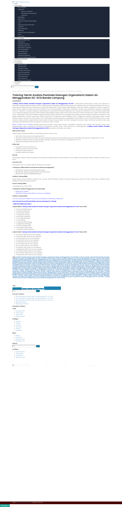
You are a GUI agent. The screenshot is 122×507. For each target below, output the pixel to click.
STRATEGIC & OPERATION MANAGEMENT (27, 21)
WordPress (52, 288)
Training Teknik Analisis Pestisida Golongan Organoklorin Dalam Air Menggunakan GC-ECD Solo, (44, 263)
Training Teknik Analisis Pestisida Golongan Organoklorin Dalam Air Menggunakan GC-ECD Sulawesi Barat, (68, 273)
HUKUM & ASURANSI (22, 53)
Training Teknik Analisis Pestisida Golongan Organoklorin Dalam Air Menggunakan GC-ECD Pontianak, (50, 270)
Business (17, 288)
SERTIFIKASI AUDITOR (23, 68)
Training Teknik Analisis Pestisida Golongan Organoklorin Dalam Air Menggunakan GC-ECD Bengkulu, (41, 267)
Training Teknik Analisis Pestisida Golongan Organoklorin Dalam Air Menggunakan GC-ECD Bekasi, (75, 276)
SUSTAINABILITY (18, 61)
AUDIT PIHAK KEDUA (22, 78)
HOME (16, 4)
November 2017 (20, 311)
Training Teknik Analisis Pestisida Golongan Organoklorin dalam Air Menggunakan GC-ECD (42, 103)
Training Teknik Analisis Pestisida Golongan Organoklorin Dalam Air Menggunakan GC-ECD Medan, (66, 268)
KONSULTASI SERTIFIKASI (24, 74)
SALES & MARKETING (22, 28)
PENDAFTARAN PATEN (23, 76)
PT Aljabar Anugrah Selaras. (24, 502)
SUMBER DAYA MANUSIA (23, 44)
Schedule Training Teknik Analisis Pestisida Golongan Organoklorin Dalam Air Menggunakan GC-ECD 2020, (47, 257)
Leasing (41, 288)
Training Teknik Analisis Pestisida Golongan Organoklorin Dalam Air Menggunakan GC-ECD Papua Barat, (61, 271)
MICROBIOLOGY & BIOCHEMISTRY (29, 13)
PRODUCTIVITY (21, 19)
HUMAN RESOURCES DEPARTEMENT (26, 25)
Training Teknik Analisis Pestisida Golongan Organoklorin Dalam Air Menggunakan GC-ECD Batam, (80, 265)
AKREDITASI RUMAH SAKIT (24, 40)
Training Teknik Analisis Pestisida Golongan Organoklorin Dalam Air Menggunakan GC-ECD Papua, (75, 271)
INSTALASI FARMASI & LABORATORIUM (27, 57)
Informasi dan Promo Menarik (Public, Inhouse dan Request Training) (34, 201)
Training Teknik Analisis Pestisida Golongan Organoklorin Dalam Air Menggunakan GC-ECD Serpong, (60, 264)
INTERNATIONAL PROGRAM (21, 59)
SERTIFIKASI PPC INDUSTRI (24, 70)
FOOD (19, 23)
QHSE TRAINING (18, 5)
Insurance (36, 288)
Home (14, 91)
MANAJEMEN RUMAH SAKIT (24, 46)
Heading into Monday (22, 304)
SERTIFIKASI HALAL (22, 67)
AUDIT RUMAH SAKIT (22, 51)
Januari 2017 (19, 314)
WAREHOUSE (21, 30)
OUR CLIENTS (18, 82)
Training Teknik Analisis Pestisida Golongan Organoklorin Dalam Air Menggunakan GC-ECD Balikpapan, (50, 275)
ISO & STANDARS (22, 7)
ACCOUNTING (21, 36)
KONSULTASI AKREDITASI (24, 72)
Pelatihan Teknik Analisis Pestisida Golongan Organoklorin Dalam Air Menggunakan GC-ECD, (68, 258)
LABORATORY (21, 9)
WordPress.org (20, 341)
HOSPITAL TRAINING (19, 38)
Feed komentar (20, 339)
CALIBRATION (24, 15)
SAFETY (19, 34)
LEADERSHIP (20, 26)
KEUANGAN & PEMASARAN (24, 55)
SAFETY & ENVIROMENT (23, 49)
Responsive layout (21, 302)
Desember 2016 (20, 316)
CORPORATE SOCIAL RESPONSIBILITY (26, 32)
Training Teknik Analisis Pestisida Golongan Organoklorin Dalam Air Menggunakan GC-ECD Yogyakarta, (64, 261)
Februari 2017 (19, 313)
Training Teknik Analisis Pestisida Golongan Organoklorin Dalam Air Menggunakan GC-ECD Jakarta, (81, 259)
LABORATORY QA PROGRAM (24, 80)
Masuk (18, 335)
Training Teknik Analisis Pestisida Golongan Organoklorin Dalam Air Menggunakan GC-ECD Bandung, (41, 260)
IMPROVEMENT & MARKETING (24, 47)
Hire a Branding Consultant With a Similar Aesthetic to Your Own (34, 296)
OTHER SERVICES (18, 63)
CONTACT (17, 84)
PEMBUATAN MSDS (22, 65)
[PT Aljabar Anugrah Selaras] (21, 2)
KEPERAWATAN (21, 42)
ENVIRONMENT (21, 17)
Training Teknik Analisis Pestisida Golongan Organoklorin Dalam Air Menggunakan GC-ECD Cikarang (61, 277)
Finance (24, 288)
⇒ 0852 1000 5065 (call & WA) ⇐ (22, 204)
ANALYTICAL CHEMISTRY (27, 11)
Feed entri (19, 337)
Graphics (30, 288)
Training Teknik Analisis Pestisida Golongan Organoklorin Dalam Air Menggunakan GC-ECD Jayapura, (61, 274)
